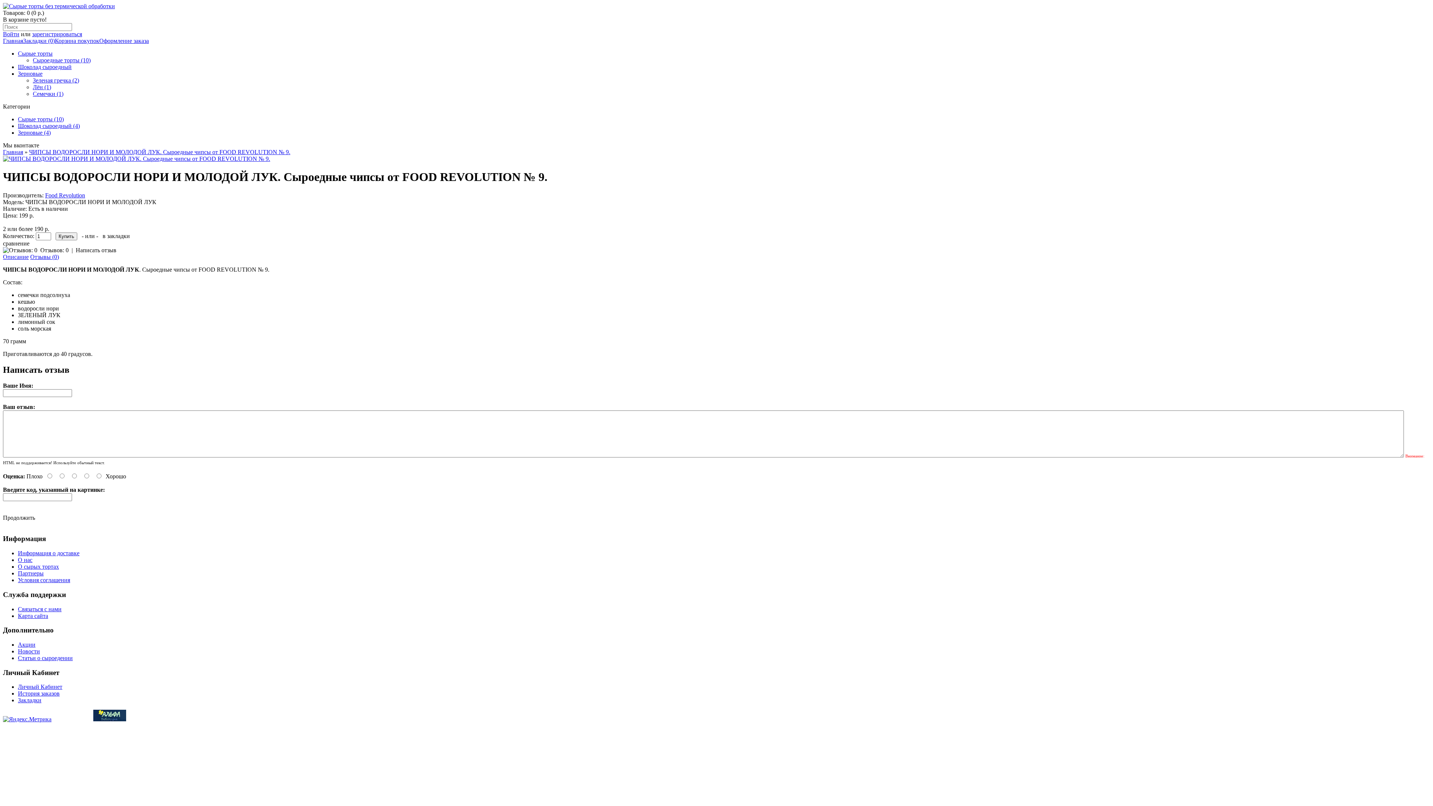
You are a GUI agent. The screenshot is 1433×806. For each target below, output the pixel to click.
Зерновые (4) (34, 132)
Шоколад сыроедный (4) (49, 126)
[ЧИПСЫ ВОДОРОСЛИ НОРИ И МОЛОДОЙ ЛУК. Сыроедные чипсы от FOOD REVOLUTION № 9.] (136, 159)
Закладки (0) (39, 41)
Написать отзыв (96, 250)
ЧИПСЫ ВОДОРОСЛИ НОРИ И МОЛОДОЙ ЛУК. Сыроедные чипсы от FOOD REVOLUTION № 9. (159, 152)
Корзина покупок (77, 41)
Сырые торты (35, 53)
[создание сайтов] (109, 719)
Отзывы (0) (44, 257)
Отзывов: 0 (54, 250)
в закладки (116, 236)
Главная (13, 41)
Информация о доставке (48, 553)
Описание (16, 257)
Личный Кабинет (40, 687)
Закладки (29, 700)
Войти (11, 34)
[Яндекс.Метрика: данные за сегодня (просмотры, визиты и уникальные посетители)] (27, 719)
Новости (29, 651)
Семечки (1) (48, 94)
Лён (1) (42, 87)
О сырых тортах (38, 566)
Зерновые (30, 74)
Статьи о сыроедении (45, 658)
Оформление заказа (124, 41)
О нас (25, 560)
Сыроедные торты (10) (62, 60)
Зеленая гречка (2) (56, 80)
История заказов (39, 693)
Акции (26, 644)
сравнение (16, 243)
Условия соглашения (44, 580)
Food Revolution (65, 195)
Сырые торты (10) (41, 119)
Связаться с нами (40, 609)
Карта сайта (33, 616)
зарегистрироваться (57, 34)
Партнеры (31, 573)
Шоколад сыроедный (45, 67)
